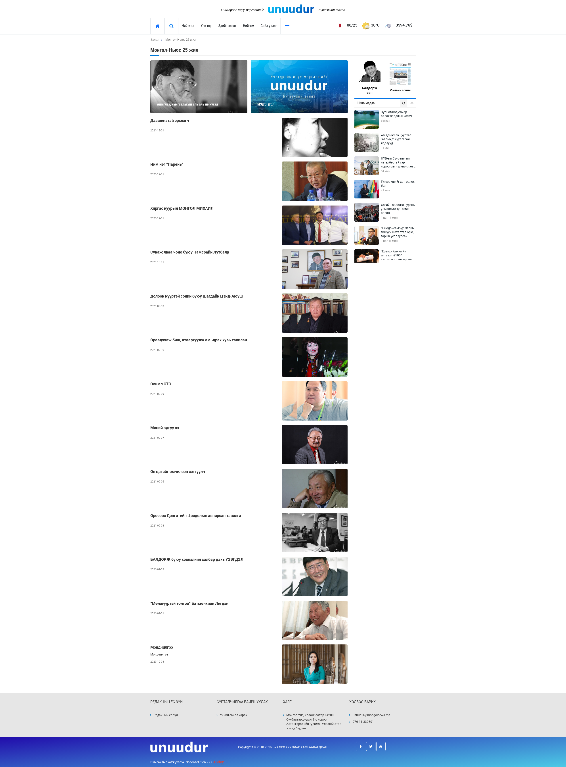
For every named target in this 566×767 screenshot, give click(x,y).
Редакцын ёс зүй (166, 715)
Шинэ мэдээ (366, 103)
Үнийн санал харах (233, 715)
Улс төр (206, 26)
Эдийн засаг (227, 26)
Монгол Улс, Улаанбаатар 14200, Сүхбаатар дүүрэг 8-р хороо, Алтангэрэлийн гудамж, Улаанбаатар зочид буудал (313, 721)
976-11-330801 (363, 721)
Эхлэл (154, 39)
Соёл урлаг (269, 26)
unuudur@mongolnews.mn (371, 715)
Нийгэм (248, 26)
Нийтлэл (188, 26)
